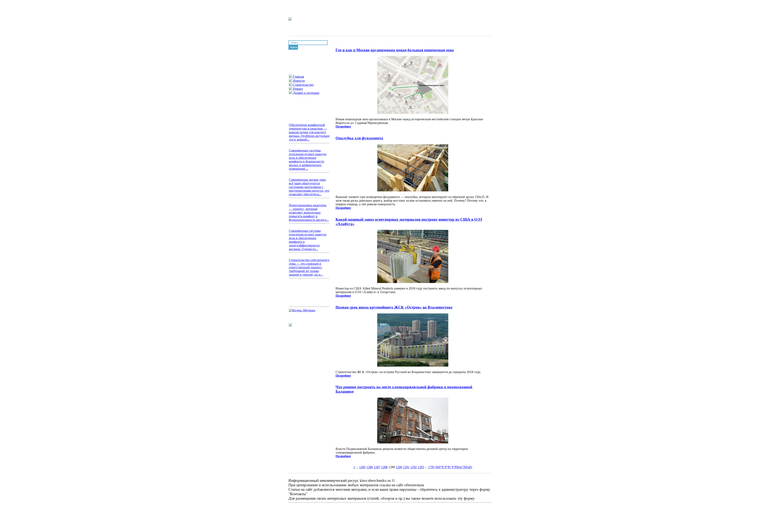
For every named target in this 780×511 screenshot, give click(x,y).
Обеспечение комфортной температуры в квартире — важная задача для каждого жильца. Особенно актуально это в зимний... (309, 132)
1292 (413, 467)
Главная (298, 76)
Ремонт (297, 88)
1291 (406, 467)
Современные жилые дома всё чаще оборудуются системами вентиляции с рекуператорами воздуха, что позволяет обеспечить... (309, 187)
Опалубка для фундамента (359, 138)
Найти (293, 47)
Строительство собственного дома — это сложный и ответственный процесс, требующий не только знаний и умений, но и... (309, 267)
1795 (431, 467)
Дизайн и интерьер (305, 93)
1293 (421, 467)
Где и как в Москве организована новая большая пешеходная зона (395, 50)
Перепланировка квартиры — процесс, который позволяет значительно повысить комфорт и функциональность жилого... (309, 212)
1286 (369, 467)
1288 (384, 467)
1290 (399, 467)
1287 (377, 467)
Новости (298, 80)
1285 (362, 467)
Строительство (303, 84)
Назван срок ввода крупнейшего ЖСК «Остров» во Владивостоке (394, 307)
